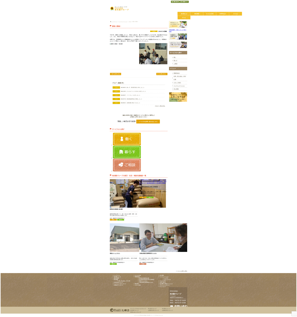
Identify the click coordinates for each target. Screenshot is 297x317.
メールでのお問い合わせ (175, 2)
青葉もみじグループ (135, 312)
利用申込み (223, 13)
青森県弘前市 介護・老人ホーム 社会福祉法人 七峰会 (184, 2)
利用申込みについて (118, 282)
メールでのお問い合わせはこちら (148, 121)
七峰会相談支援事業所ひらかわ (148, 253)
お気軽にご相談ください (174, 7)
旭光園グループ (134, 310)
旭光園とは (184, 13)
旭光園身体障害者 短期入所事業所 (148, 186)
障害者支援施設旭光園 (144, 278)
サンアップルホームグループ (138, 308)
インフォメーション (122, 21)
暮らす (175, 60)
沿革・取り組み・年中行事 (180, 78)
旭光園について (117, 276)
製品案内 (137, 283)
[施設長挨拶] (178, 28)
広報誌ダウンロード (118, 285)
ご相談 (175, 63)
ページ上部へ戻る (182, 271)
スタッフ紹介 (177, 82)
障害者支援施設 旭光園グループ (147, 315)
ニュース (166, 278)
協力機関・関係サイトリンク (166, 283)
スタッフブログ (167, 279)
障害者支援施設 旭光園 (116, 209)
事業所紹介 (177, 73)
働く (175, 57)
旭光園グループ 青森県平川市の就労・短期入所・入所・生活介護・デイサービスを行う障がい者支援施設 (120, 8)
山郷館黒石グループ (167, 310)
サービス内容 (209, 13)
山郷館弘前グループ (153, 310)
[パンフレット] (178, 48)
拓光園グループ (166, 308)
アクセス (235, 13)
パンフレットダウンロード (120, 283)
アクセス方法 (163, 280)
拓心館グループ (152, 308)
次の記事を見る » (162, 74)
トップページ (114, 21)
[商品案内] (178, 31)
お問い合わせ (163, 282)
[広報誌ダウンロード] (178, 40)
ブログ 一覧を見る (160, 106)
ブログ (129, 21)
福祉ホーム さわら (115, 253)
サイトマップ (163, 286)
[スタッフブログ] (178, 102)
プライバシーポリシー (165, 285)
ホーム (184, 17)
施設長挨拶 (116, 278)
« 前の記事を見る (115, 74)
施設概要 (196, 13)
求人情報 (176, 89)
